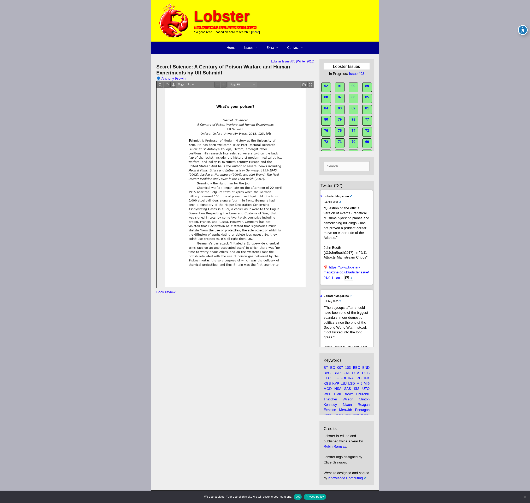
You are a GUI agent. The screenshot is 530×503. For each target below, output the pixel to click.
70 (353, 142)
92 (326, 86)
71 (340, 142)
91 (340, 86)
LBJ (344, 384)
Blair (337, 394)
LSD (351, 384)
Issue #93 (356, 74)
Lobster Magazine (336, 196)
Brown (348, 394)
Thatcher (330, 399)
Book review (165, 292)
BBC (356, 368)
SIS (356, 389)
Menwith (345, 410)
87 (340, 97)
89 (367, 86)
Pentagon (362, 410)
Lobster (221, 16)
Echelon (330, 410)
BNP (337, 373)
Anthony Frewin (173, 78)
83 (340, 108)
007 (340, 368)
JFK (366, 378)
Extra (270, 47)
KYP (335, 384)
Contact (293, 47)
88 (326, 97)
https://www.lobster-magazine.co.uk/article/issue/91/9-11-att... (346, 272)
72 (326, 142)
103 (348, 368)
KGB (327, 384)
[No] (525, 497)
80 (326, 119)
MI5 (359, 384)
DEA (355, 373)
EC (332, 368)
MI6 (367, 384)
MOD (328, 389)
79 (340, 119)
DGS (366, 373)
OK (298, 496)
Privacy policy (315, 496)
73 (367, 131)
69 (367, 142)
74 (353, 131)
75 (340, 131)
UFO (366, 389)
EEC (327, 378)
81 (367, 108)
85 (367, 97)
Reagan (364, 405)
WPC (328, 394)
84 (326, 108)
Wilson (348, 399)
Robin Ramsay (335, 446)
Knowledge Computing (345, 478)
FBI (343, 378)
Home (231, 47)
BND (366, 368)
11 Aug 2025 (331, 201)
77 (367, 119)
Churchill (363, 394)
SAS (347, 389)
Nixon (347, 405)
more (255, 32)
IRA (350, 378)
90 (353, 86)
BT (326, 368)
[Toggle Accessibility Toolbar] (523, 30)
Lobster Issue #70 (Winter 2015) (292, 61)
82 (353, 108)
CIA (346, 373)
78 (353, 119)
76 (326, 131)
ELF (335, 378)
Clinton (364, 399)
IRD (358, 378)
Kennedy (330, 405)
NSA (337, 389)
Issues (248, 47)
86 (353, 97)
